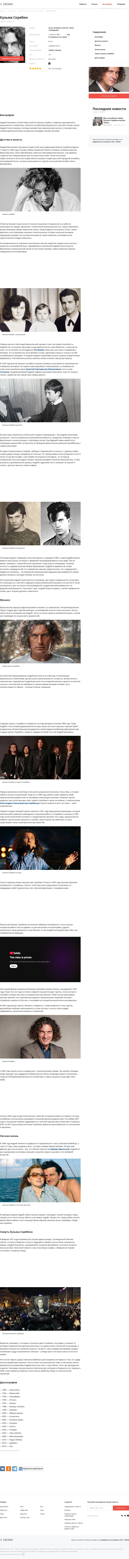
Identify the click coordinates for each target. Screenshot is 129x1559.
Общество (3, 1510)
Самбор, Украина (54, 50)
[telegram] (14, 1468)
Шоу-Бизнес (107, 125)
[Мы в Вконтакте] (122, 1516)
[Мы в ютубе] (128, 1516)
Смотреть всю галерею (109, 96)
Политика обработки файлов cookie (71, 1528)
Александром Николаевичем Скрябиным (20, 803)
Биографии (107, 4)
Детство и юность (101, 41)
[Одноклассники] (8, 1468)
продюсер (57, 28)
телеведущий (53, 30)
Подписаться (120, 1508)
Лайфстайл (24, 1510)
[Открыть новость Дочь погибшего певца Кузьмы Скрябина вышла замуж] (111, 121)
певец (71, 28)
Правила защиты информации (70, 1515)
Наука (2, 1514)
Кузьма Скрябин (51, 11)
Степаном (4, 372)
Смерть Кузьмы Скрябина (104, 54)
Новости (82, 4)
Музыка (98, 45)
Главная (2, 11)
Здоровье (23, 1514)
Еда (41, 1506)
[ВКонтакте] (2, 1468)
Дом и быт (3, 1517)
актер (50, 28)
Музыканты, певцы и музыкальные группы (31, 11)
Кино (42, 1510)
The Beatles (39, 350)
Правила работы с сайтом (73, 1523)
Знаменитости (11, 11)
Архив (42, 1514)
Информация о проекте (72, 1506)
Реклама (67, 1510)
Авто (21, 1506)
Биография (99, 37)
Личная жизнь (100, 49)
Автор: (9, 1450)
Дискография (100, 58)
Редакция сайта (69, 1519)
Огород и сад (24, 1517)
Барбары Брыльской (59, 1149)
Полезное (121, 4)
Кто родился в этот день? (57, 37)
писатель (64, 28)
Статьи (94, 4)
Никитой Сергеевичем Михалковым (43, 369)
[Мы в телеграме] (125, 1516)
